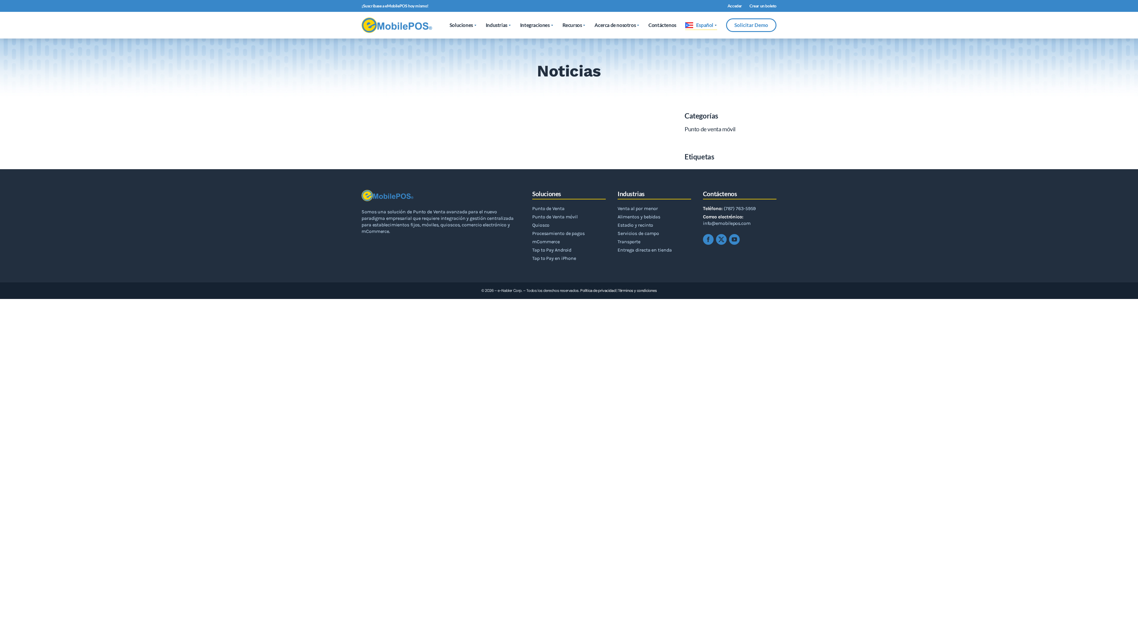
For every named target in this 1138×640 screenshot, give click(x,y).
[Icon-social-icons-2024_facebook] (708, 239)
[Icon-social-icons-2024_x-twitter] (721, 239)
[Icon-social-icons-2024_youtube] (734, 239)
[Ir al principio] (1127, 629)
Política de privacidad (598, 290)
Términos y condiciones (637, 290)
